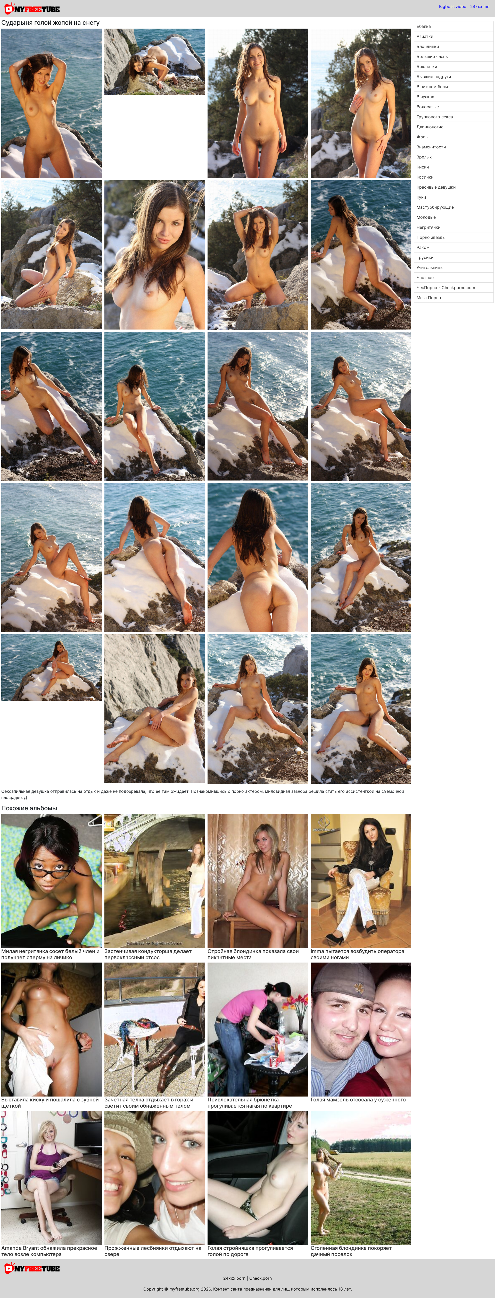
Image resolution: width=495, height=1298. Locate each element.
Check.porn (260, 1278)
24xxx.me (479, 6)
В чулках (425, 96)
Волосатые (428, 106)
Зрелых (424, 156)
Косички (425, 177)
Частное (425, 277)
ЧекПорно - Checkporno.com (446, 287)
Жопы (422, 136)
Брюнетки (427, 66)
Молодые (426, 217)
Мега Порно (429, 297)
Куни (421, 197)
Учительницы (430, 267)
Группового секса (435, 116)
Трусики (425, 257)
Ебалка (424, 26)
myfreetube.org (184, 1289)
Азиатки (425, 36)
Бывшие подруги (434, 76)
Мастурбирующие (435, 207)
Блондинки (428, 46)
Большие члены (433, 56)
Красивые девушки (436, 187)
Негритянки (429, 227)
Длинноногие (430, 126)
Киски (423, 167)
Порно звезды (431, 237)
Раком (423, 247)
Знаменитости (431, 146)
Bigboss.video (452, 6)
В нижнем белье (433, 86)
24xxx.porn (234, 1278)
